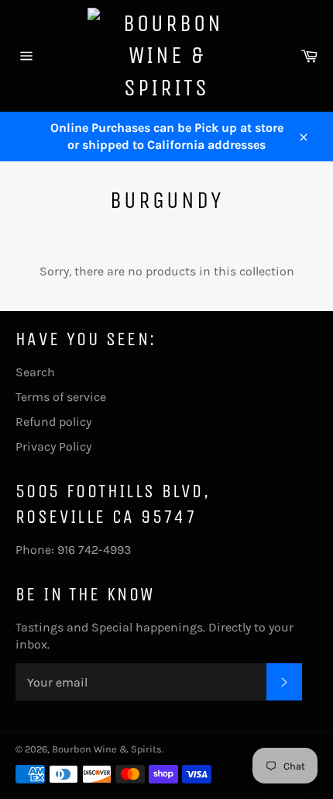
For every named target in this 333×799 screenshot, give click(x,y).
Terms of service (60, 396)
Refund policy (53, 421)
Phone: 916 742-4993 (73, 549)
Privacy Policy (53, 446)
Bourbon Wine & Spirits (107, 749)
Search (35, 372)
